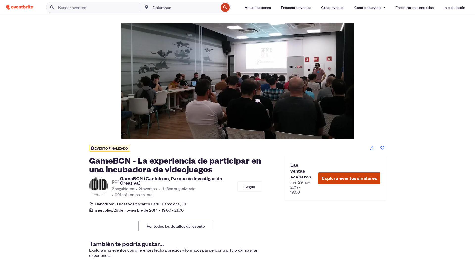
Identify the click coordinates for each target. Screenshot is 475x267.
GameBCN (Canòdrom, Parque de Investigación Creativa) (171, 180)
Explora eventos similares (349, 178)
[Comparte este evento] (372, 148)
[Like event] (382, 147)
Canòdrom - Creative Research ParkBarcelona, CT (141, 203)
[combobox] (185, 7)
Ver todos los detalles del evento (176, 226)
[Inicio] (19, 7)
